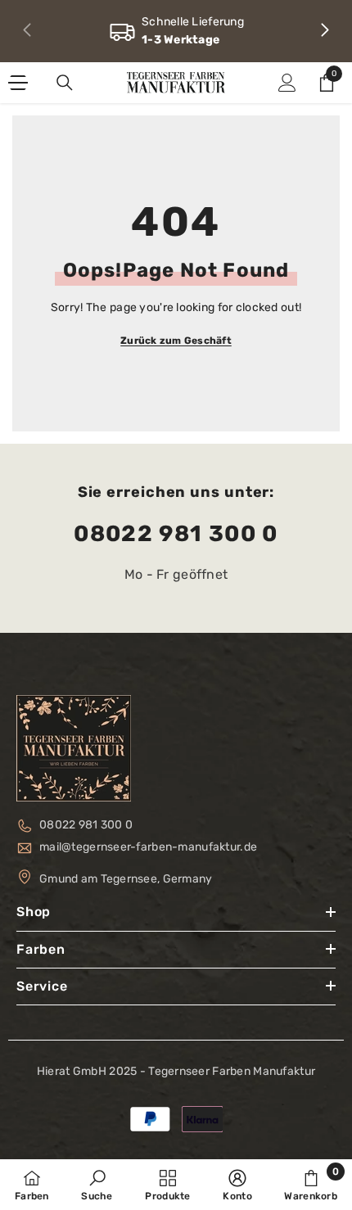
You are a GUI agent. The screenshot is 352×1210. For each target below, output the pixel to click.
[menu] (18, 83)
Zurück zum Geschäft (176, 340)
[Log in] (287, 83)
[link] (176, 31)
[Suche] (64, 83)
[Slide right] (324, 31)
